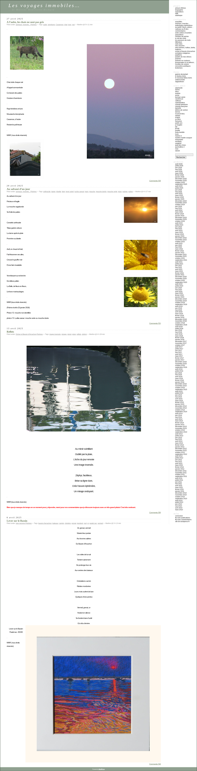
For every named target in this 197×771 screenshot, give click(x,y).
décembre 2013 (181, 426)
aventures (51, 25)
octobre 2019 (180, 302)
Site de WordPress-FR (182, 521)
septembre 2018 (181, 325)
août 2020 (179, 284)
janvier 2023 (179, 236)
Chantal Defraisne (181, 104)
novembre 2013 (181, 428)
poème (125, 192)
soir (73, 25)
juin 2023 (178, 227)
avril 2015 (178, 399)
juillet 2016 (179, 371)
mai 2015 (178, 397)
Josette (177, 130)
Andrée (177, 93)
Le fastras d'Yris (180, 76)
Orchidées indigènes (182, 53)
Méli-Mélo (178, 44)
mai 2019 (178, 310)
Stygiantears (179, 82)
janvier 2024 (179, 216)
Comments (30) (155, 512)
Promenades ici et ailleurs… (185, 62)
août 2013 (179, 434)
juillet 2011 (179, 480)
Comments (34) (155, 764)
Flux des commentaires (183, 520)
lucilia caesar (79, 192)
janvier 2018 (179, 339)
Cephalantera (180, 103)
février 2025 (179, 197)
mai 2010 (178, 506)
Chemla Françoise (181, 106)
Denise (177, 112)
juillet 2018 (179, 328)
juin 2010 (178, 504)
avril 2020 (178, 292)
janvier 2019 (179, 317)
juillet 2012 (179, 458)
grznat (74, 523)
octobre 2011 (180, 474)
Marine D (178, 136)
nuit (85, 523)
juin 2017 (178, 351)
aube (45, 25)
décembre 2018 (181, 319)
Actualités (178, 22)
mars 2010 (179, 510)
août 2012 (179, 456)
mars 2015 (179, 401)
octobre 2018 (180, 323)
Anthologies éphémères (183, 25)
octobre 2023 (180, 221)
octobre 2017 (180, 345)
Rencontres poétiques (183, 66)
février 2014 (179, 423)
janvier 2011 (179, 491)
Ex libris (178, 119)
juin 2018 (178, 330)
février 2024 (179, 214)
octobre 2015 (180, 388)
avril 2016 (178, 376)
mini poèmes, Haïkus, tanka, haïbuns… (185, 48)
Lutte (176, 13)
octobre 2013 (180, 430)
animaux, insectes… (182, 24)
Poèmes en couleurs (182, 61)
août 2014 (179, 413)
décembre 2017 (181, 341)
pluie (120, 192)
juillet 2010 (179, 502)
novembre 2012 (181, 450)
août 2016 (179, 369)
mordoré (80, 523)
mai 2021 (178, 267)
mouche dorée (101, 192)
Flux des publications (182, 518)
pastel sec (93, 523)
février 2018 (179, 338)
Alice (177, 91)
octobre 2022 (180, 242)
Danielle (178, 108)
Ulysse (177, 151)
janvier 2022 (179, 253)
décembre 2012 (181, 449)
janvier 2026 (179, 177)
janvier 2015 (179, 404)
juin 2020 (178, 288)
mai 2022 (178, 247)
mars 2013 (179, 443)
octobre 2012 (180, 452)
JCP (176, 127)
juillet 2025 (179, 188)
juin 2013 (178, 438)
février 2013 (179, 445)
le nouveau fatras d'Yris (183, 78)
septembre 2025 (181, 184)
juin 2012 (178, 460)
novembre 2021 (181, 256)
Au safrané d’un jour (18, 189)
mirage (64, 334)
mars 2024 (179, 212)
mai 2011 (178, 484)
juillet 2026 (179, 166)
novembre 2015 (181, 386)
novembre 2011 (181, 473)
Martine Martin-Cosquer (183, 138)
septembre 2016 (181, 367)
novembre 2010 (181, 495)
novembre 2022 (181, 240)
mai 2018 (178, 332)
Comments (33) (155, 181)
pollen (130, 192)
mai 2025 (178, 192)
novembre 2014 (181, 408)
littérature (178, 42)
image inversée (55, 334)
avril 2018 (178, 334)
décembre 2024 (181, 201)
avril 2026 (178, 171)
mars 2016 (179, 378)
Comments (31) (155, 323)
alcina (177, 90)
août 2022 (179, 243)
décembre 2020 (181, 277)
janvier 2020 (179, 297)
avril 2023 (178, 230)
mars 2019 (179, 314)
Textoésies (179, 68)
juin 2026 (178, 168)
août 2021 (179, 262)
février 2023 (179, 234)
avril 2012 (178, 463)
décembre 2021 (181, 255)
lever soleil (70, 192)
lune (69, 25)
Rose (176, 149)
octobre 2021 (180, 258)
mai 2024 (178, 208)
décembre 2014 (181, 406)
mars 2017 (179, 356)
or (88, 523)
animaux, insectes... (23, 25)
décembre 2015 (181, 384)
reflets (79, 334)
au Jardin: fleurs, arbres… (184, 27)
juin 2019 (178, 308)
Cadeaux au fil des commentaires (181, 30)
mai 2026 (178, 169)
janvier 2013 (179, 447)
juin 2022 (178, 245)
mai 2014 (178, 417)
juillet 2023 (179, 225)
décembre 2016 (181, 362)
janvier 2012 (179, 469)
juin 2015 (178, 395)
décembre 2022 (181, 238)
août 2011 (178, 478)
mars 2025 (179, 195)
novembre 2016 (181, 364)
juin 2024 (178, 206)
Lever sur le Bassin (17, 520)
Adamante (179, 88)
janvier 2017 (179, 360)
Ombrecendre (180, 80)
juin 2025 (178, 190)
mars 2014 (179, 421)
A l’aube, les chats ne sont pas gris (25, 22)
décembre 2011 (181, 471)
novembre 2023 (181, 219)
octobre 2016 (180, 365)
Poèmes (34, 25)
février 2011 (179, 489)
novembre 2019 (181, 301)
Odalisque (178, 15)
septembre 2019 (181, 304)
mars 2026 (179, 173)
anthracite (47, 192)
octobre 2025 (180, 182)
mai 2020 (178, 290)
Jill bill (177, 128)
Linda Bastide (180, 132)
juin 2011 (178, 482)
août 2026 (179, 164)
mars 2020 (179, 293)
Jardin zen (178, 123)
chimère (68, 523)
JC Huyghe (178, 125)
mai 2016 (178, 375)
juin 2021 (178, 266)
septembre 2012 (181, 454)
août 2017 (179, 347)
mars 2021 (179, 271)
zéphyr (84, 334)
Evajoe (177, 117)
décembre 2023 (181, 218)
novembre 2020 (181, 279)
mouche (92, 192)
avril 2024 (178, 210)
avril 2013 (178, 441)
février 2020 (179, 295)
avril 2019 (178, 312)
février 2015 (179, 402)
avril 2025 (178, 193)
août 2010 (179, 500)
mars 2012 (179, 465)
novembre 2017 (181, 343)
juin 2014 (178, 415)
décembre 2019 (181, 299)
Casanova (59, 25)
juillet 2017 (179, 349)
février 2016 (179, 380)
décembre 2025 (181, 179)
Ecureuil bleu (180, 114)
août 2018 (179, 327)
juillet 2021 (179, 264)
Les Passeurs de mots (183, 40)
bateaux (55, 523)
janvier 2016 (179, 382)
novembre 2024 (181, 203)
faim (63, 192)
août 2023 (179, 223)
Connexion (179, 516)
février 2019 (179, 315)
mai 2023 (178, 229)
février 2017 (179, 358)
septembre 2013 (181, 432)
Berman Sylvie (180, 97)
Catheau (178, 101)
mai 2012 (178, 462)
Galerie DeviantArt (181, 74)
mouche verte (112, 192)
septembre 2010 (181, 499)
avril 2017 (178, 354)
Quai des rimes (180, 145)
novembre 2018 (181, 321)
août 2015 (179, 391)
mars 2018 (179, 336)
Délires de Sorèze (181, 110)
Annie (177, 95)
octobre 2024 (180, 205)
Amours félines (180, 8)
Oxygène (178, 143)
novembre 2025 (181, 181)
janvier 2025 (179, 199)
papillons (178, 55)
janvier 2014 (179, 425)
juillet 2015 (179, 393)
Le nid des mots (180, 38)
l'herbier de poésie (182, 36)
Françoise (178, 121)
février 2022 (179, 251)
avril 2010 (178, 508)
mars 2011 (179, 487)
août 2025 (179, 186)
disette (58, 192)
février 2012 (179, 467)
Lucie (177, 134)
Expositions (179, 12)
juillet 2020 (179, 286)
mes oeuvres (20, 523)
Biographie (179, 10)
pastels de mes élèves (183, 57)
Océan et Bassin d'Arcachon (26, 334)
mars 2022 (179, 249)
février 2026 (179, 175)
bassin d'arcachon (45, 523)
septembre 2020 (181, 282)
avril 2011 (178, 486)
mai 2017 (178, 352)
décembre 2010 (181, 493)
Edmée (177, 116)
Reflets (10, 331)
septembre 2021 (181, 260)
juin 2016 (178, 373)
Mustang (178, 141)
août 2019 (179, 306)
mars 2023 (179, 232)
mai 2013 (178, 439)
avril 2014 (178, 419)
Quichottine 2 (180, 147)
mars (86, 192)
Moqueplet (179, 140)
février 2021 (179, 273)
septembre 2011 (181, 476)
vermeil (100, 523)
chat (65, 25)
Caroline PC (179, 99)
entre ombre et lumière (183, 33)
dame (53, 192)
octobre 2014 (180, 410)
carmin (61, 523)
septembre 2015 (181, 389)
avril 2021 (178, 269)
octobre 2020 (180, 280)
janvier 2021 (179, 275)
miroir (69, 334)
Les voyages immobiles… (44, 5)
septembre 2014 (181, 412)
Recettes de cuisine (182, 64)
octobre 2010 (180, 497)
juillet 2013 (179, 436)
